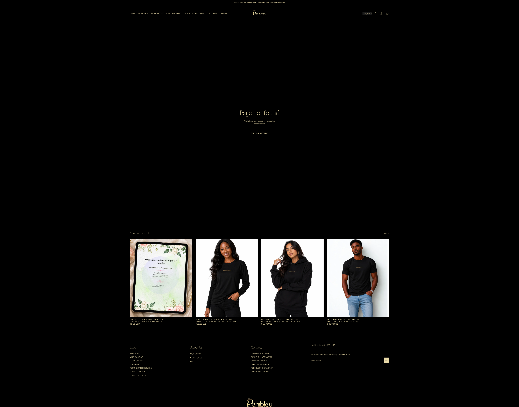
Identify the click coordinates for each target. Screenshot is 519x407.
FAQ (192, 361)
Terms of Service (139, 375)
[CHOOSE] (253, 312)
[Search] (376, 13)
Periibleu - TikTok (260, 371)
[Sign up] (386, 360)
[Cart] (387, 13)
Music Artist (136, 357)
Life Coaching (137, 361)
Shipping (134, 364)
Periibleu (134, 353)
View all (386, 234)
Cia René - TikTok (259, 361)
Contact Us (196, 357)
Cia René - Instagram (261, 357)
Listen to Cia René (260, 353)
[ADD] (187, 312)
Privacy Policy (137, 371)
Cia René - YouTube (260, 364)
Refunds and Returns (141, 368)
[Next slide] (188, 278)
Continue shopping (259, 133)
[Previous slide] (134, 278)
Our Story (195, 354)
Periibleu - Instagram (262, 368)
